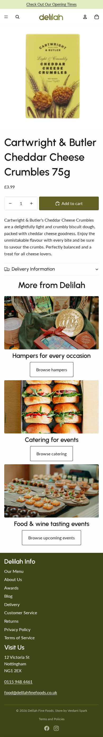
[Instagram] (56, 728)
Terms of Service (19, 637)
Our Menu (14, 571)
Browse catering (51, 453)
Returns (11, 620)
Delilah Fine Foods (41, 710)
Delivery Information (33, 269)
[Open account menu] (85, 17)
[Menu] (6, 17)
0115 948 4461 (18, 681)
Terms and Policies (51, 719)
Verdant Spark (77, 710)
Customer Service (20, 612)
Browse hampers (51, 369)
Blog (8, 595)
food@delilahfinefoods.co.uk (30, 692)
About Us (13, 579)
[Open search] (17, 17)
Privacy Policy (17, 629)
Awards (11, 587)
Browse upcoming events (51, 537)
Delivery (12, 604)
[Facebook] (47, 728)
